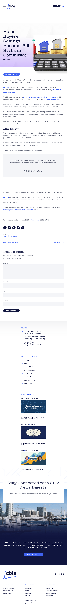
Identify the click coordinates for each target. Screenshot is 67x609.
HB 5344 (6, 87)
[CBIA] (11, 6)
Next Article (56, 242)
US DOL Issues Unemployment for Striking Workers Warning (34, 338)
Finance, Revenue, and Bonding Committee (39, 97)
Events (27, 591)
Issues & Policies (30, 367)
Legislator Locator (52, 591)
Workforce (13, 236)
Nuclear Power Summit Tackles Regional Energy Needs (32, 344)
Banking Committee (51, 99)
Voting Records (51, 593)
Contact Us (28, 588)
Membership (29, 598)
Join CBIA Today (33, 554)
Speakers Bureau (30, 603)
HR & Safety (28, 364)
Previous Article (12, 242)
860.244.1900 (7, 593)
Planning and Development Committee (18, 210)
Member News (29, 377)
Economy (27, 360)
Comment (6, 263)
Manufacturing (29, 370)
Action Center (50, 588)
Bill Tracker (49, 595)
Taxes (5, 236)
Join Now (56, 6)
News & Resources (30, 600)
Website (5, 301)
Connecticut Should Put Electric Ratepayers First (32, 332)
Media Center (29, 374)
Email (5, 291)
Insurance (28, 595)
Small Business (29, 380)
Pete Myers (35, 220)
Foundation (28, 593)
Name (5, 282)
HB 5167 (6, 197)
